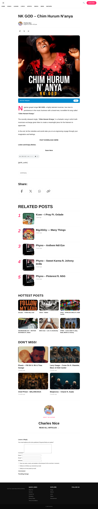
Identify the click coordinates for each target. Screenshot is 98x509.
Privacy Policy (32, 498)
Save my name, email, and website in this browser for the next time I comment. (39, 463)
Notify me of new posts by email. (28, 468)
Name (20, 455)
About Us (31, 489)
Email (20, 458)
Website (20, 460)
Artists (29, 6)
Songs (9, 6)
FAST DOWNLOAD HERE (49, 140)
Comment (21, 452)
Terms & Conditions (33, 500)
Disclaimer (31, 496)
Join (76, 100)
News (42, 6)
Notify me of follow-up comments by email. (30, 466)
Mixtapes (49, 6)
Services (31, 492)
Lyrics (23, 6)
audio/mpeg (23, 172)
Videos (36, 6)
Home (3, 6)
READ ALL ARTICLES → (49, 428)
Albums (16, 6)
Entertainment (53, 498)
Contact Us (31, 494)
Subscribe (91, 2)
